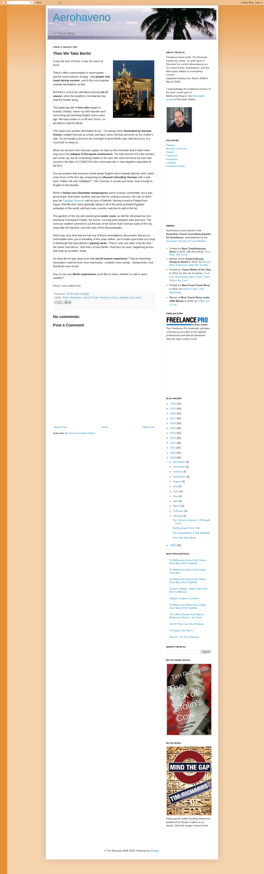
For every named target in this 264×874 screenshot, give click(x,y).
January (178, 515)
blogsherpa (75, 297)
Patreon (170, 145)
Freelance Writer (175, 166)
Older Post (148, 427)
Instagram (172, 159)
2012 (173, 442)
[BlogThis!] (59, 302)
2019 (173, 408)
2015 (173, 428)
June (176, 491)
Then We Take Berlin (184, 537)
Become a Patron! (176, 148)
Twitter (170, 152)
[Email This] (56, 302)
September (179, 476)
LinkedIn (171, 162)
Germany (104, 297)
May (176, 496)
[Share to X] (63, 302)
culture (86, 297)
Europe (95, 297)
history (114, 297)
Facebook (171, 155)
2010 (173, 452)
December (179, 461)
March (177, 505)
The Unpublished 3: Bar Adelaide (191, 532)
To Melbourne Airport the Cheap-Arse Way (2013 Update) (188, 581)
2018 (173, 413)
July (175, 486)
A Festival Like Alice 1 (181, 630)
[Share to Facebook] (66, 302)
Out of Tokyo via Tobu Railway (186, 623)
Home (104, 427)
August (177, 481)
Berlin (66, 297)
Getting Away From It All (186, 528)
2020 (173, 403)
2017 (173, 418)
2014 (173, 433)
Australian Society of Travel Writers (186, 241)
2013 (173, 438)
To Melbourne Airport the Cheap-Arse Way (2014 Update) (188, 562)
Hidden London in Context (184, 598)
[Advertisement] (104, 415)
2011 (173, 447)
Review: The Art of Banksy (184, 637)
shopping (123, 297)
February (178, 510)
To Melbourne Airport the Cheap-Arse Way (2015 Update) (188, 606)
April (176, 501)
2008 (173, 545)
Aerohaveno (82, 17)
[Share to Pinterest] (69, 302)
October (178, 471)
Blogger (154, 850)
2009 (173, 457)
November (179, 466)
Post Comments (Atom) (82, 433)
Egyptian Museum (73, 200)
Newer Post (60, 427)
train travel (135, 297)
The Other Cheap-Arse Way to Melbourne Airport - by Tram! (186, 616)
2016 (173, 423)
